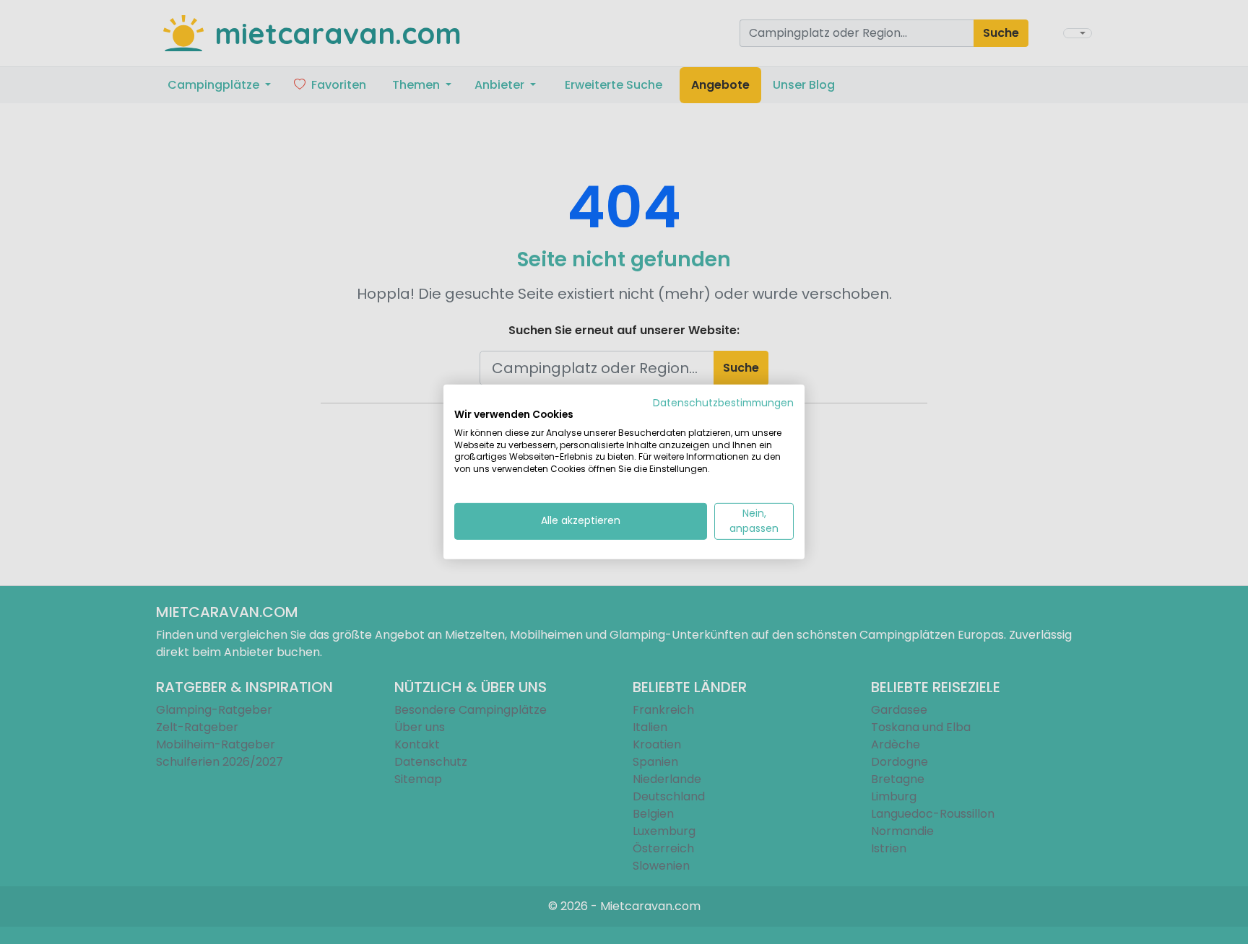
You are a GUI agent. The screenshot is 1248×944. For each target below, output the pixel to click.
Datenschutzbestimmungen (723, 403)
